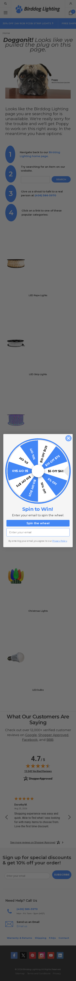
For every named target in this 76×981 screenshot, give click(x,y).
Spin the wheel (38, 523)
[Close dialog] (68, 438)
